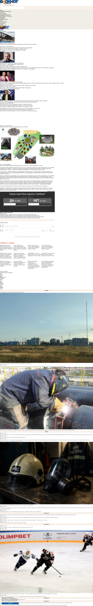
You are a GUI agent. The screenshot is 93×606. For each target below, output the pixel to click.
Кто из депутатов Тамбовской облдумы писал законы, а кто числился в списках (16, 105)
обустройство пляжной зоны (18, 169)
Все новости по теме (4, 46)
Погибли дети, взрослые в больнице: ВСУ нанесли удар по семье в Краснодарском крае (16, 605)
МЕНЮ (1, 10)
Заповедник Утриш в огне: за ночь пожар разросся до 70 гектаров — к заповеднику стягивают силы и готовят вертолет (21, 511)
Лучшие (7, 229)
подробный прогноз (4, 272)
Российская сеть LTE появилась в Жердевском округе (10, 514)
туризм (24, 217)
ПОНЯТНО (10, 603)
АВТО (7, 27)
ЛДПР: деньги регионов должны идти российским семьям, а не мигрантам (33, 596)
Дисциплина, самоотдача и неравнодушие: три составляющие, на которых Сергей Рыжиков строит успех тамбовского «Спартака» (27, 67)
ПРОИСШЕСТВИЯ (4, 19)
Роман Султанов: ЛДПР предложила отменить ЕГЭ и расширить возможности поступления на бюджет (50, 605)
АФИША (1, 24)
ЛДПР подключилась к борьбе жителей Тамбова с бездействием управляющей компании (50, 434)
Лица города (2, 51)
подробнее (10, 272)
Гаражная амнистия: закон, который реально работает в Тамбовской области (16, 104)
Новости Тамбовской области (6, 217)
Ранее (12, 229)
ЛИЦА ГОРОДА (3, 13)
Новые (1, 229)
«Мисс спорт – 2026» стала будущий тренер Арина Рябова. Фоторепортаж (15, 87)
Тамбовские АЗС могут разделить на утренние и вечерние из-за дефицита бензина (58, 602)
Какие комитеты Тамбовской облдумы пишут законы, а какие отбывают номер (16, 106)
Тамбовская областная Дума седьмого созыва (9, 88)
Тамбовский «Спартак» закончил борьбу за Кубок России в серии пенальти (79, 434)
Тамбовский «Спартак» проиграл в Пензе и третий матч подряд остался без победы (43, 593)
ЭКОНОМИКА (3, 23)
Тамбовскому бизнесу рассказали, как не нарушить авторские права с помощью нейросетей (60, 507)
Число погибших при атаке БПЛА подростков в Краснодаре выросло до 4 (14, 437)
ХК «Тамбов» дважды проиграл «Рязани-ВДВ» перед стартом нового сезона (14, 593)
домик (36, 217)
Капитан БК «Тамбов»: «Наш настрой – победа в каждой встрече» (13, 66)
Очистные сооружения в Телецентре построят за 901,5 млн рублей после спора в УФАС (16, 363)
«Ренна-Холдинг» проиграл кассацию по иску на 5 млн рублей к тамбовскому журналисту (43, 517)
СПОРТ (1, 20)
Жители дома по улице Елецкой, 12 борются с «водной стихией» (13, 48)
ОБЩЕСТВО (2, 17)
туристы (28, 217)
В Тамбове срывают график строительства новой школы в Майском (14, 214)
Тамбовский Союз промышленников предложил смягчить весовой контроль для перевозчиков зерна (37, 514)
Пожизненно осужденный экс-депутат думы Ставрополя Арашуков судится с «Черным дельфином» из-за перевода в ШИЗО (22, 507)
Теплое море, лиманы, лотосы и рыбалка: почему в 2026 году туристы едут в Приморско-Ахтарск (18, 434)
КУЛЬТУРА (2, 12)
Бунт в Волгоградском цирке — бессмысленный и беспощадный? (12, 517)
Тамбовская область (16, 217)
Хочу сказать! (3, 31)
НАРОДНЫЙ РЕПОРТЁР (5, 14)
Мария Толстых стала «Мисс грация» (7, 86)
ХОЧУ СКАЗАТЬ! (3, 21)
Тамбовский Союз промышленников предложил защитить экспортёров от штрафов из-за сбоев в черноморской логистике (22, 602)
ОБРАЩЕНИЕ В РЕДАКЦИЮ (6, 16)
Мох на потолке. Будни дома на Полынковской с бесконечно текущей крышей (16, 47)
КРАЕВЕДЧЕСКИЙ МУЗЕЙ (5, 11)
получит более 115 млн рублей (9, 190)
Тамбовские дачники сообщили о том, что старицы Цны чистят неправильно (16, 215)
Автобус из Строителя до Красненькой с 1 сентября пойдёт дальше (53, 366)
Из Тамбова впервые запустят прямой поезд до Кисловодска (66, 514)
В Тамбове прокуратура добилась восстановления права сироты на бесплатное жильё (18, 216)
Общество (2, 125)
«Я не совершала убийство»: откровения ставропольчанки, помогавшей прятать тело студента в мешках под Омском (21, 366)
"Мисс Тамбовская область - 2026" (7, 70)
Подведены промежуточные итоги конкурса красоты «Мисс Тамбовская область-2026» (18, 85)
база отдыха (32, 217)
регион (22, 217)
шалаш (38, 217)
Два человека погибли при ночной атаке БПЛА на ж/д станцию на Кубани (14, 522)
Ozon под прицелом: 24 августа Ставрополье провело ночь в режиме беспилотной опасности (17, 527)
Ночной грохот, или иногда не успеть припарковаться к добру (12, 50)
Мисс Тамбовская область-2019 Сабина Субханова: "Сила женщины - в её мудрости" (17, 68)
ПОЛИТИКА (2, 18)
